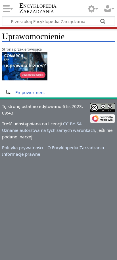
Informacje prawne (21, 154)
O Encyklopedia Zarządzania (75, 147)
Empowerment (30, 92)
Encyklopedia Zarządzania (38, 8)
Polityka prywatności (22, 147)
